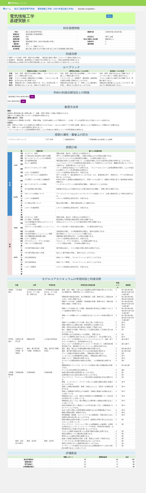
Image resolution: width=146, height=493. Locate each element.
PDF (109, 16)
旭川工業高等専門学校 (24, 8)
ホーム (8, 8)
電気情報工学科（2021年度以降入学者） (56, 8)
